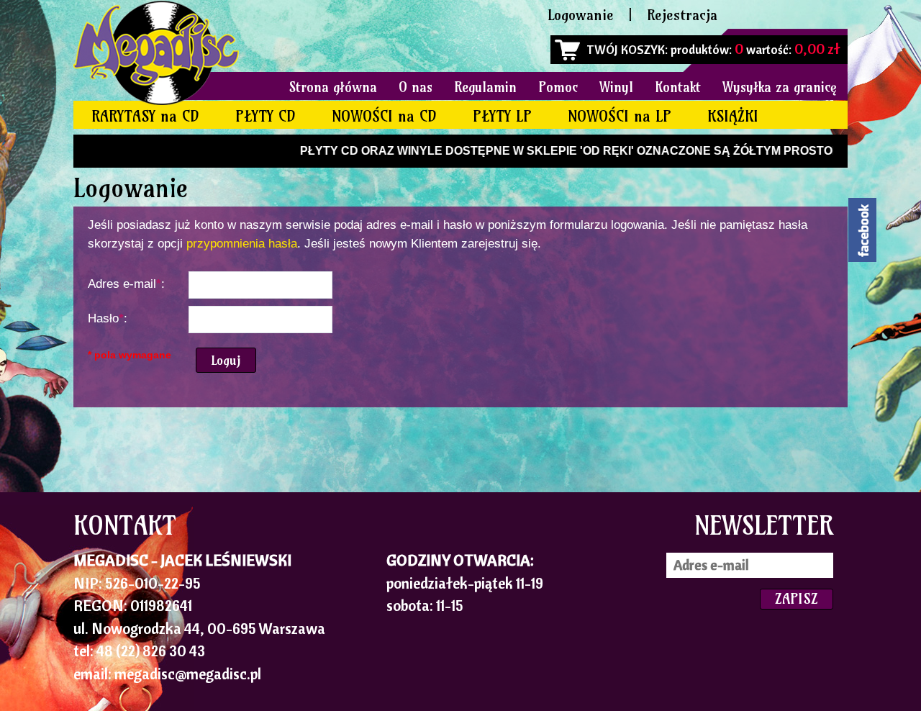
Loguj (226, 360)
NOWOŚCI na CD (384, 116)
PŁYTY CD (265, 116)
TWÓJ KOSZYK (625, 49)
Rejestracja (682, 15)
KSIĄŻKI (732, 116)
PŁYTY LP (502, 116)
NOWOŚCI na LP (619, 116)
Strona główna (333, 87)
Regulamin (485, 87)
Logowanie (581, 15)
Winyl (616, 87)
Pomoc (558, 87)
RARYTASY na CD (145, 116)
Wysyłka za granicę (779, 87)
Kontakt (678, 87)
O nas (415, 87)
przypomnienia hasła (241, 243)
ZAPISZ (796, 598)
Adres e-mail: (126, 284)
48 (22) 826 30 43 (150, 650)
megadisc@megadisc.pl (187, 673)
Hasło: (107, 318)
